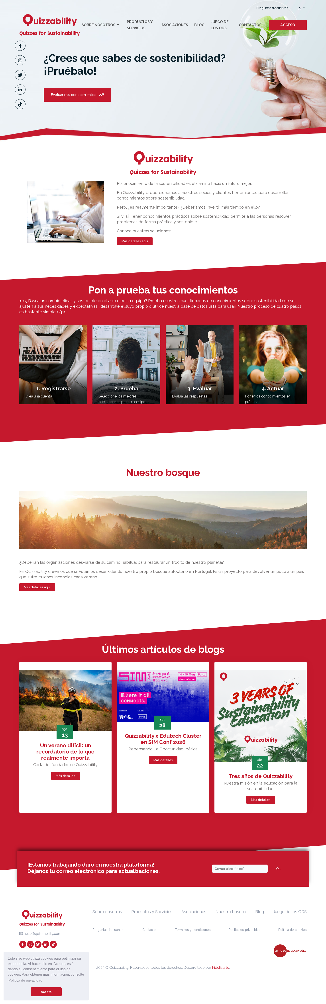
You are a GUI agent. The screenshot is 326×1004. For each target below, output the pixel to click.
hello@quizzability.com (42, 934)
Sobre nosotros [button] (99, 25)
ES (299, 8)
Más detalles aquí (135, 241)
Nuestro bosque (231, 911)
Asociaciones (174, 25)
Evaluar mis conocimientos (74, 95)
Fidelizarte (220, 967)
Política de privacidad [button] (25, 980)
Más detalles (65, 776)
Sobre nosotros (107, 911)
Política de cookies (292, 930)
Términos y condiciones (193, 930)
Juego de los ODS (220, 25)
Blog (199, 25)
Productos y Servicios (139, 25)
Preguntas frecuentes (272, 8)
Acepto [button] (46, 992)
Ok (278, 869)
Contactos (250, 25)
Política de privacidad (245, 930)
